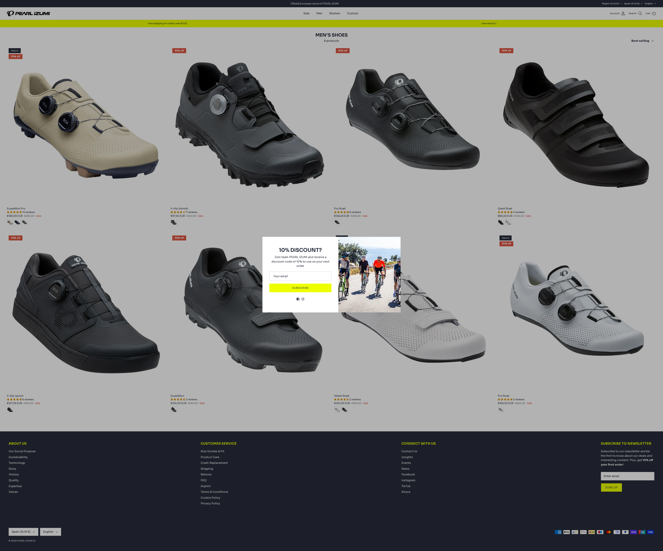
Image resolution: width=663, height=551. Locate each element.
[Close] (396, 241)
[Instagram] (303, 299)
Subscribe (300, 287)
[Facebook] (298, 299)
